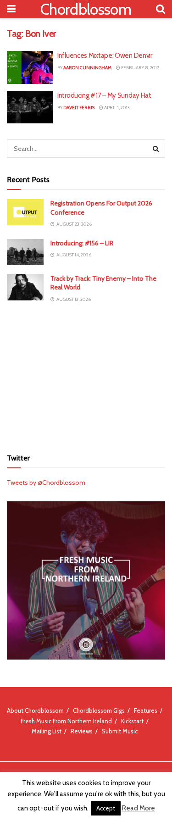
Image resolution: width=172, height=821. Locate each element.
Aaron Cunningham (87, 68)
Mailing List (46, 731)
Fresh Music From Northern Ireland (66, 721)
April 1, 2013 (116, 108)
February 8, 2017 (139, 68)
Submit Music (120, 731)
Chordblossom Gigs (99, 710)
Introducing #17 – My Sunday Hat (104, 95)
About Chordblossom (35, 710)
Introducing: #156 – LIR (81, 243)
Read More (138, 808)
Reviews (82, 731)
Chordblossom (85, 9)
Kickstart (132, 721)
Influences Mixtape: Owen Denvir (104, 55)
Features (145, 710)
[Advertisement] (86, 375)
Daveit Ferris (78, 108)
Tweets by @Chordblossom (46, 482)
